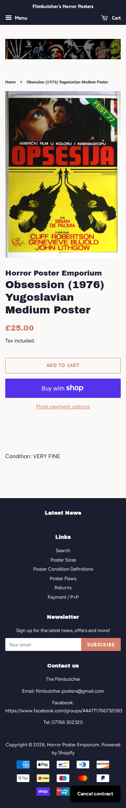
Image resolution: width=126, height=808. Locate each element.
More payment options (63, 406)
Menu (20, 18)
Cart (116, 18)
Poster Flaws (63, 578)
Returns (63, 587)
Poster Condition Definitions (63, 569)
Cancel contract (95, 794)
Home (10, 81)
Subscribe (101, 644)
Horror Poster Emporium (73, 744)
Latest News (63, 513)
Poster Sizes (63, 560)
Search (63, 550)
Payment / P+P (63, 597)
